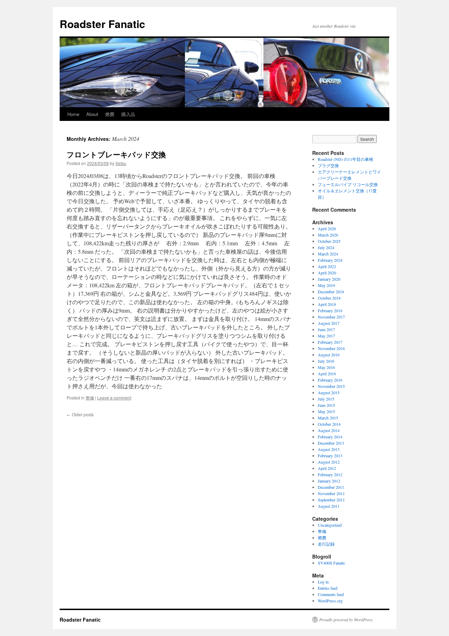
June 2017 (326, 329)
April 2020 (327, 272)
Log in (323, 581)
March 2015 (328, 417)
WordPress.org (330, 600)
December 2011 (331, 487)
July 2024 (326, 247)
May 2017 (326, 335)
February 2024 (330, 260)
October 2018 (329, 298)
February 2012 (330, 474)
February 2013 (330, 455)
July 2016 (326, 361)
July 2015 (326, 399)
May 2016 (326, 367)
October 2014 (329, 424)
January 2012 (329, 481)
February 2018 (330, 310)
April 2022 (327, 266)
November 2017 (331, 317)
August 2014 (329, 430)
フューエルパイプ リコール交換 (348, 184)
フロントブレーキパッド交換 (116, 154)
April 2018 (327, 304)
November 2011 (331, 493)
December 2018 (331, 291)
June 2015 (326, 405)
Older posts (80, 414)
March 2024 (328, 254)
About (92, 114)
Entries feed (327, 588)
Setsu (120, 163)
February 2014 (330, 436)
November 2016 (331, 348)
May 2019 (326, 285)
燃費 (109, 114)
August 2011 (329, 506)
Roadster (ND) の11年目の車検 (345, 159)
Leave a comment (114, 398)
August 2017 (329, 323)
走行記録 (326, 544)
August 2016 (329, 354)
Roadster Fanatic (102, 23)
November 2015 (331, 386)
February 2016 (330, 380)
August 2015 (329, 392)
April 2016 (327, 373)
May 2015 (326, 411)
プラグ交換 (328, 165)
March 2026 (328, 235)
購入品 (128, 114)
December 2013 (331, 443)
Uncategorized (330, 525)
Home (73, 114)
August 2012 (329, 462)
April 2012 (327, 468)
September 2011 (331, 499)
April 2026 (327, 228)
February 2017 (330, 342)
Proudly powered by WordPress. (346, 619)
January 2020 (329, 279)
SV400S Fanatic (331, 563)
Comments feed (331, 594)
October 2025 (329, 241)
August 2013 (329, 449)
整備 (90, 398)
